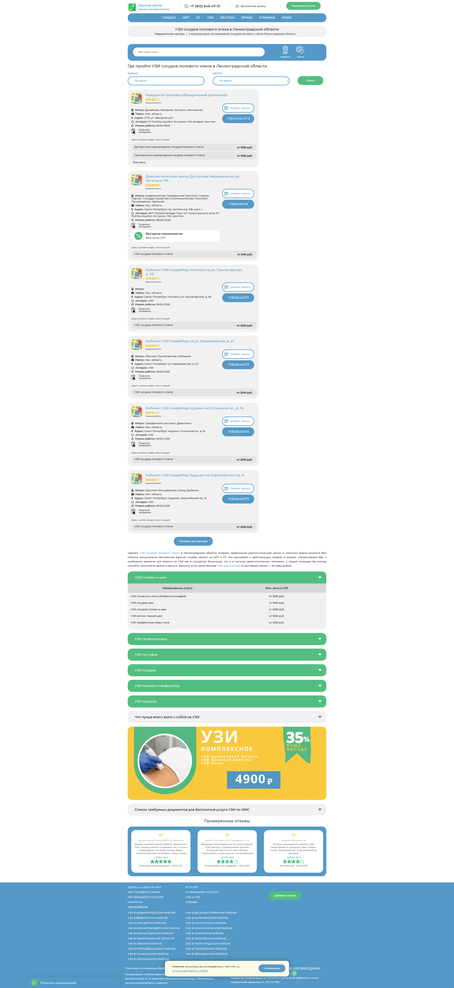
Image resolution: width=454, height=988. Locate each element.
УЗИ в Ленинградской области (151, 938)
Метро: (218, 73)
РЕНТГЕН (227, 17)
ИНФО (287, 17)
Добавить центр (285, 895)
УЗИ (210, 17)
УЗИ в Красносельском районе (209, 928)
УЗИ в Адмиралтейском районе (151, 912)
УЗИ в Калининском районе (207, 918)
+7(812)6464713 (238, 297)
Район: (133, 73)
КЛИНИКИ (267, 17)
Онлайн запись (240, 108)
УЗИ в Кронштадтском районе (150, 933)
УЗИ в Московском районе (206, 938)
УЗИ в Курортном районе (204, 933)
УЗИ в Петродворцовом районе (152, 948)
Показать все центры (193, 541)
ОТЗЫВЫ (192, 902)
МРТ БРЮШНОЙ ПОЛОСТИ (145, 897)
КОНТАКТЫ (135, 902)
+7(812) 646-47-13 (238, 118)
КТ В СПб (192, 887)
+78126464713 (238, 204)
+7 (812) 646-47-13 (205, 6)
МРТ (186, 17)
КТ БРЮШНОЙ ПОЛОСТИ (202, 892)
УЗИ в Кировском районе (147, 923)
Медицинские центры (170, 33)
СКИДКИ (169, 17)
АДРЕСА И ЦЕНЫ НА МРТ (144, 887)
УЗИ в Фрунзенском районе (206, 954)
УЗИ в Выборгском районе (148, 918)
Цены (300, 55)
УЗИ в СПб (193, 897)
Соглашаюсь (272, 968)
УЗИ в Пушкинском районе (148, 954)
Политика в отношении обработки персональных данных (163, 968)
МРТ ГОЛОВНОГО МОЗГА (144, 892)
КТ (198, 17)
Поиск (310, 80)
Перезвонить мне (303, 5)
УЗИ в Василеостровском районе (211, 912)
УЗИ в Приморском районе (206, 948)
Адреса (285, 55)
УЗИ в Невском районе (145, 943)
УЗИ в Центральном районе (148, 959)
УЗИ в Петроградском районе (208, 943)
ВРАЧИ (247, 17)
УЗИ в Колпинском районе (206, 923)
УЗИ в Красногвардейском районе (154, 928)
